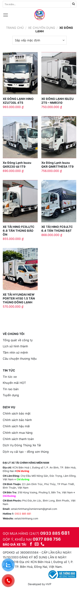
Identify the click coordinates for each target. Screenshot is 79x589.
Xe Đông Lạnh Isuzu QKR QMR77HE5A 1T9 (57, 164)
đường (25, 479)
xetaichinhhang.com (26, 518)
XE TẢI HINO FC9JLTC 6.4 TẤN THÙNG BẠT (57, 228)
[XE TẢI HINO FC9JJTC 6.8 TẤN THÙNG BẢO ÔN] (20, 201)
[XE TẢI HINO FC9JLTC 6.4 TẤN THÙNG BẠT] (58, 201)
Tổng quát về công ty (18, 340)
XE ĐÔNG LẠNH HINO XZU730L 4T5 (18, 101)
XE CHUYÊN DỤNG (41, 28)
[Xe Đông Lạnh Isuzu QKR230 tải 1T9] (20, 137)
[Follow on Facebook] (31, 544)
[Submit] (73, 4)
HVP (48, 584)
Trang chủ (15, 28)
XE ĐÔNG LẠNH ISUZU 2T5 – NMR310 (57, 101)
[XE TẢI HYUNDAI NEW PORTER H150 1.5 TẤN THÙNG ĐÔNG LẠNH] (20, 269)
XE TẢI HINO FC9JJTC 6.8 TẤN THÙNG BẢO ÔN (18, 230)
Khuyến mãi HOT (14, 383)
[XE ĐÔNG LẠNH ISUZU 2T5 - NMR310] (58, 73)
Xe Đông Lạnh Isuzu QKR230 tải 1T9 (17, 164)
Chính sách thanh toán (18, 439)
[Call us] (42, 544)
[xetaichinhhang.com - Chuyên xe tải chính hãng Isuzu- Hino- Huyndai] (39, 14)
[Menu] (5, 15)
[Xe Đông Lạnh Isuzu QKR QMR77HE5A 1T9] (58, 137)
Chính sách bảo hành (17, 420)
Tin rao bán (11, 389)
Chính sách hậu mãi (16, 426)
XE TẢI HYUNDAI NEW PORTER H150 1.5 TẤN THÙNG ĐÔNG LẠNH (19, 298)
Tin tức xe (10, 377)
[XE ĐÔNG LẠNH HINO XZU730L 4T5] (20, 73)
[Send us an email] (37, 544)
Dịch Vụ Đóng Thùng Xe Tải (22, 445)
